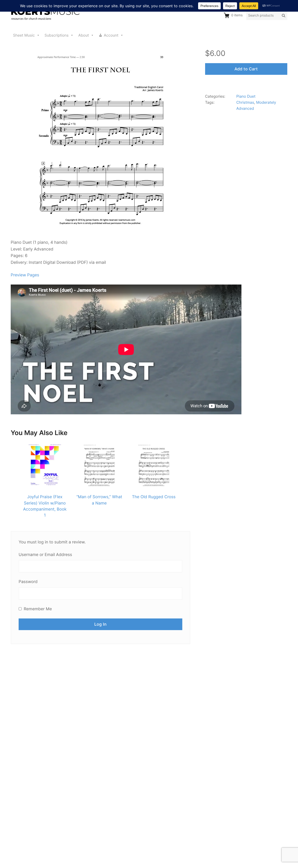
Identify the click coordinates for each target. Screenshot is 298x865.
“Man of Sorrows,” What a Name (99, 499)
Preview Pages (25, 275)
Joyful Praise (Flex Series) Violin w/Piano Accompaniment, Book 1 (45, 506)
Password (28, 581)
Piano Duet (245, 96)
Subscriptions (56, 35)
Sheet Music (24, 35)
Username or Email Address (45, 554)
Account (111, 35)
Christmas (245, 102)
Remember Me (37, 609)
